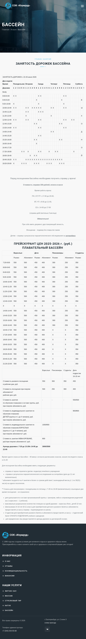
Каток (8, 606)
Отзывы (8, 566)
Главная (5, 29)
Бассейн (9, 610)
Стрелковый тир (13, 601)
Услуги (13, 29)
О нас (7, 561)
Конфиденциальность (16, 571)
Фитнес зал (10, 591)
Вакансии (9, 576)
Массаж (9, 596)
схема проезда (50, 623)
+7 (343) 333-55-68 (9, 631)
